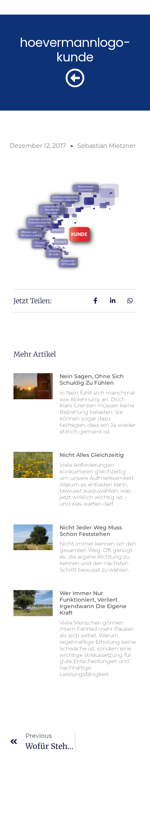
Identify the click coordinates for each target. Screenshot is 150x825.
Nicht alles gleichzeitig (92, 454)
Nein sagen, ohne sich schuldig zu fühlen (92, 379)
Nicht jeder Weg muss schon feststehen (91, 530)
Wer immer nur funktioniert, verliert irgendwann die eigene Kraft (93, 603)
